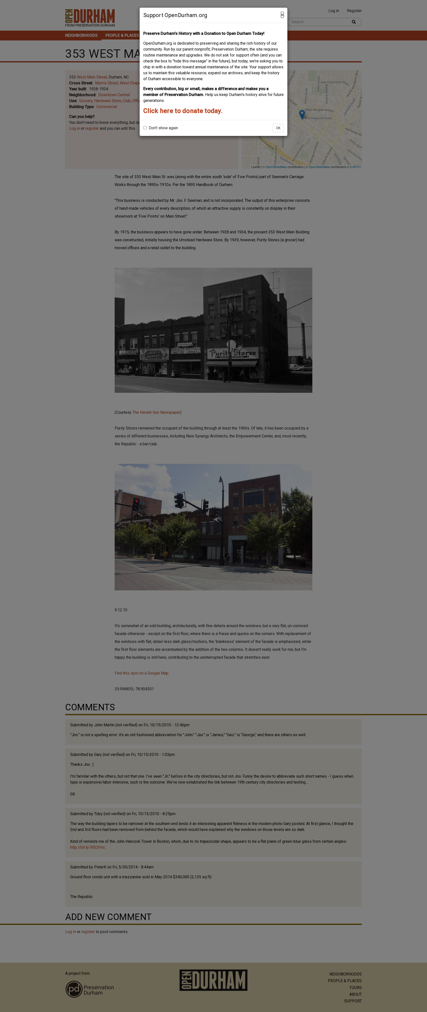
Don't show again (163, 128)
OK (278, 128)
